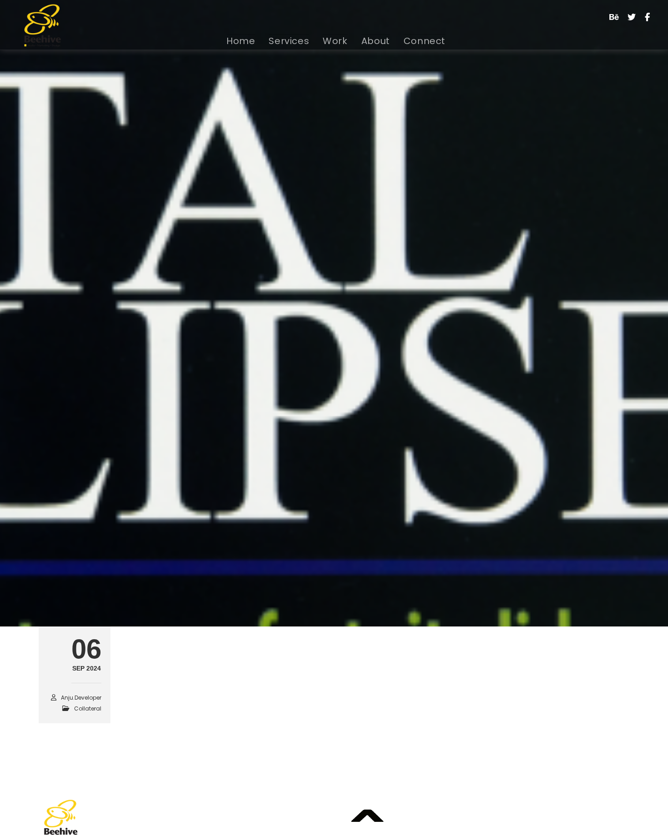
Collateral (161, 598)
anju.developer (256, 599)
